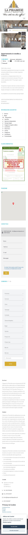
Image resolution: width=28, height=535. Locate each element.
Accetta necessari (14, 530)
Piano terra (7, 128)
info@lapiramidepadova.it (18, 231)
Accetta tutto (14, 526)
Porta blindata (8, 136)
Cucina (6, 130)
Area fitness (7, 134)
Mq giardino (8, 117)
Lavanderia (7, 126)
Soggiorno (7, 132)
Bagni (5, 115)
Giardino (7, 119)
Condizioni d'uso (6, 507)
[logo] (14, 8)
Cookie (3, 510)
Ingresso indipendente (10, 121)
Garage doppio (8, 123)
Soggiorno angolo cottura (11, 125)
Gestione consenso (6, 512)
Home (10, 30)
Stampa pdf (4, 63)
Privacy (4, 509)
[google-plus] (10, 281)
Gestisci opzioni (7, 522)
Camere (6, 113)
